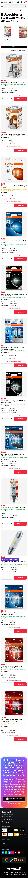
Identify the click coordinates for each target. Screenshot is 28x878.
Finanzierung (18, 872)
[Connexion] (21, 2)
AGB (3, 874)
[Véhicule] (18, 2)
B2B (23, 872)
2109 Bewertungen (14, 861)
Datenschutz (9, 874)
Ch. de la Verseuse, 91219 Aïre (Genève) (7, 814)
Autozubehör (4, 10)
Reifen (11, 872)
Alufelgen (5, 872)
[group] (7, 35)
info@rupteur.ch (8, 822)
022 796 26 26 (8, 819)
